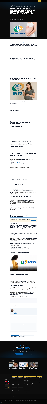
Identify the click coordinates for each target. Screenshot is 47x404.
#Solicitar (32, 335)
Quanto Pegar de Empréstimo (25, 388)
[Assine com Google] (23, 328)
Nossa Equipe (31, 378)
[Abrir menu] (12, 1)
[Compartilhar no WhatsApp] (15, 306)
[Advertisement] (23, 52)
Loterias (18, 390)
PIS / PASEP (13, 385)
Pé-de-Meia (13, 384)
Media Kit (31, 385)
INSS (28, 4)
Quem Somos (6, 400)
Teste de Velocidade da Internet (34, 400)
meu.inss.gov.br (18, 162)
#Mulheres (14, 335)
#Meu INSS (19, 336)
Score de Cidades (38, 378)
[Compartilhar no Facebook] (16, 306)
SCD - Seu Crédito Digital (39, 377)
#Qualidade (18, 335)
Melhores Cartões (26, 392)
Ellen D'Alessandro (14, 19)
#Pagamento (22, 336)
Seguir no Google (34, 220)
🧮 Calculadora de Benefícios (26, 377)
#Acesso (12, 336)
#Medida (21, 335)
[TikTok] (5, 383)
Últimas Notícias (14, 4)
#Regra (24, 335)
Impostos (12, 390)
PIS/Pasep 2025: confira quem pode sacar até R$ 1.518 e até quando (19, 65)
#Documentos (15, 336)
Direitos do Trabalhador (23, 4)
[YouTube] (7, 381)
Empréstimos (19, 378)
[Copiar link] (18, 306)
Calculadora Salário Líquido (26, 380)
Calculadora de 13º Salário (26, 381)
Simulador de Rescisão (26, 379)
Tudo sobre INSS (13, 377)
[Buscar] (41, 1)
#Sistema (29, 335)
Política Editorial (21, 400)
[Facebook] (8, 381)
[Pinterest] (8, 383)
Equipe (8, 400)
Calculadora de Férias (26, 384)
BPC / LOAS (13, 383)
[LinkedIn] (7, 383)
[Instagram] (5, 381)
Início (10, 4)
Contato (31, 384)
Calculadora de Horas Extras (26, 383)
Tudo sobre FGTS (13, 378)
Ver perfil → (15, 313)
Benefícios (18, 4)
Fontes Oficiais (31, 383)
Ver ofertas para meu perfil (19, 353)
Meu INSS (30, 4)
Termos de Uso (11, 400)
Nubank (18, 384)
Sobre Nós (31, 377)
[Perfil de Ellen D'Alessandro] (10, 19)
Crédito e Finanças (20, 377)
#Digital (26, 335)
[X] (9, 381)
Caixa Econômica (19, 385)
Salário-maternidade (13, 5)
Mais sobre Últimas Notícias (28, 353)
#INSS (11, 335)
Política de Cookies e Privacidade (16, 400)
